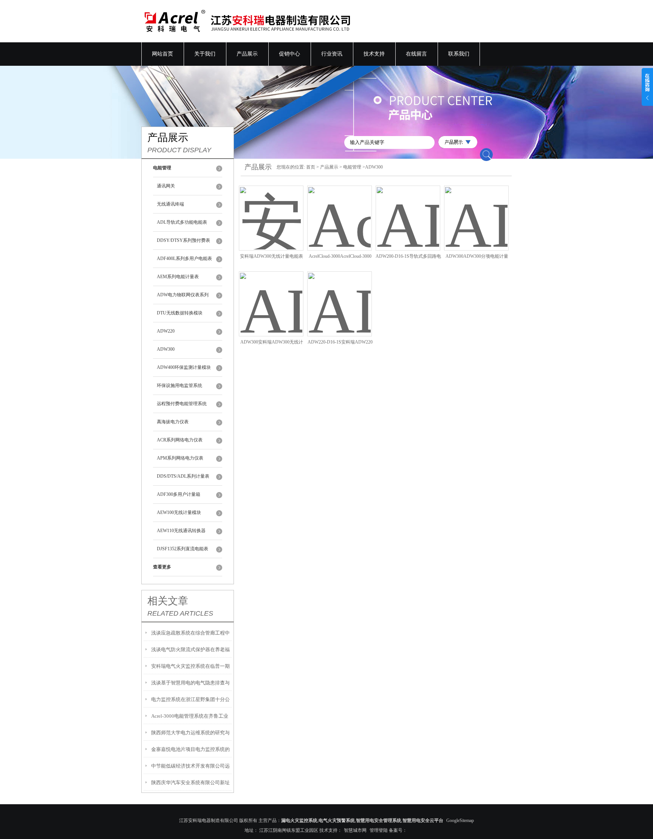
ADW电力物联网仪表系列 (183, 294)
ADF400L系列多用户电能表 (184, 258)
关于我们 (204, 54)
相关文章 (167, 601)
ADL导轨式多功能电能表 (182, 222)
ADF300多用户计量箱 (178, 494)
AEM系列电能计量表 (178, 276)
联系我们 (458, 54)
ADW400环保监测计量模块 (184, 367)
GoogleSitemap (460, 820)
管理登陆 (379, 830)
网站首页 (162, 54)
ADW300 (166, 349)
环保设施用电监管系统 (179, 385)
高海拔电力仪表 (173, 421)
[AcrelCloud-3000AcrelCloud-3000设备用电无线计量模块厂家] (339, 211)
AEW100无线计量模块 (179, 512)
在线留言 (416, 54)
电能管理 (352, 167)
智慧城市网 (355, 830)
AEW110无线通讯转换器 (181, 530)
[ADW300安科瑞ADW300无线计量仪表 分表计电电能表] (271, 297)
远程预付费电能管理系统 (182, 403)
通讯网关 (166, 186)
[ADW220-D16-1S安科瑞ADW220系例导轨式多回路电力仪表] (339, 297)
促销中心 (289, 54)
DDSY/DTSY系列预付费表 (183, 240)
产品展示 (247, 54)
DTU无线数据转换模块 (180, 313)
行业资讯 (331, 54)
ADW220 (166, 331)
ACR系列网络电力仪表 (180, 440)
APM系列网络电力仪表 (180, 458)
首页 (310, 167)
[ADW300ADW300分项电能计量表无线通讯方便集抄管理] (476, 211)
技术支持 (374, 54)
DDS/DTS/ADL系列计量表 (183, 476)
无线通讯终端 (170, 204)
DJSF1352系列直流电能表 (182, 548)
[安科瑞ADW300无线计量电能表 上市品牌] (271, 211)
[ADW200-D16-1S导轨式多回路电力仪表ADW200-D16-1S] (408, 211)
